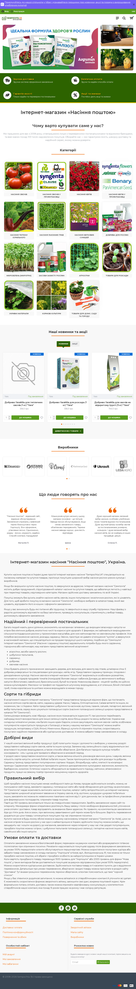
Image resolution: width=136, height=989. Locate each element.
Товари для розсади (117, 275)
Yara (6, 396)
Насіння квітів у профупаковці (117, 195)
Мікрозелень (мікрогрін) (19, 275)
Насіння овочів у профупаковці (52, 195)
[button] (61, 424)
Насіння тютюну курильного (19, 236)
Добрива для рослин (117, 235)
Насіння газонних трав (52, 235)
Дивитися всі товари (66, 431)
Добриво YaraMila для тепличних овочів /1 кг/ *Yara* (23, 403)
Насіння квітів (84, 194)
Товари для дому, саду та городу (84, 314)
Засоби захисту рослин (51, 275)
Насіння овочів (19, 194)
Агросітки (84, 275)
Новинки (63, 344)
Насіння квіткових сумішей (84, 236)
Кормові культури (51, 313)
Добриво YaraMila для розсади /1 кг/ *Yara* (68, 403)
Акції (74, 344)
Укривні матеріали (19, 313)
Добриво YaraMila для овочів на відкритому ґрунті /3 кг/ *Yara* (112, 403)
